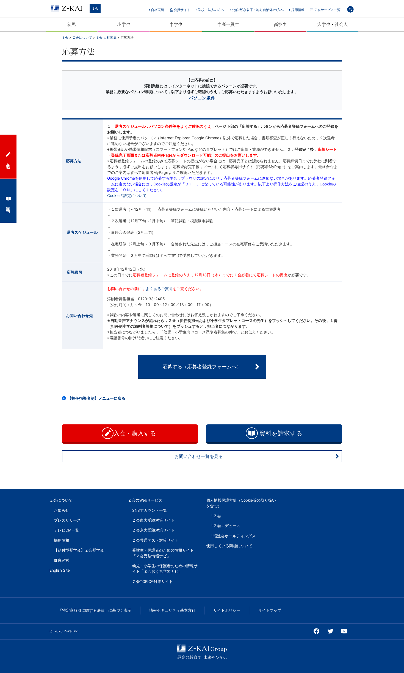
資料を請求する (280, 433)
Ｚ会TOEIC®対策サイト (152, 581)
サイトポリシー (226, 610)
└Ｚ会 (216, 516)
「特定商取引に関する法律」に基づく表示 (94, 610)
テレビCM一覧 (66, 530)
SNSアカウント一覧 (149, 510)
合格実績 (157, 10)
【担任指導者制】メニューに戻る (96, 398)
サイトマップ (269, 610)
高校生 (280, 24)
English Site (59, 570)
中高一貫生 (228, 24)
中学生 (175, 24)
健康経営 (61, 560)
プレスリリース (67, 520)
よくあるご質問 (159, 288)
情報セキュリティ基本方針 (172, 610)
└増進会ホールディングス (233, 536)
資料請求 (8, 205)
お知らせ (61, 510)
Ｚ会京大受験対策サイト (153, 530)
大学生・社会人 (332, 24)
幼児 (71, 24)
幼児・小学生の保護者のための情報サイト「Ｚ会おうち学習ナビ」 (165, 569)
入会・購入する (136, 433)
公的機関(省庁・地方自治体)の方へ (257, 10)
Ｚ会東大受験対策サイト (153, 520)
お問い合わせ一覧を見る (199, 456)
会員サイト (181, 10)
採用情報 (297, 10)
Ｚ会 (95, 8)
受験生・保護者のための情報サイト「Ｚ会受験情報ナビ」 (163, 553)
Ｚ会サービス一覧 (327, 10)
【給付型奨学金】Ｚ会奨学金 (79, 550)
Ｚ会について (61, 500)
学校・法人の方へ (210, 10)
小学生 (123, 24)
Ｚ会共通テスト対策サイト (155, 540)
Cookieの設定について (126, 195)
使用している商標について (229, 546)
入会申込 (8, 160)
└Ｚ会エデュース (225, 526)
